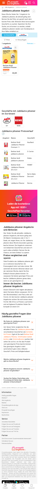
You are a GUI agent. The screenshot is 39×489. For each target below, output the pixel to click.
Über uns (4, 407)
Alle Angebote (9, 7)
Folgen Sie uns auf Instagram (11, 426)
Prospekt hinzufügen (8, 410)
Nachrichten (5, 415)
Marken (4, 403)
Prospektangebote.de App (10, 405)
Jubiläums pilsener (24, 329)
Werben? (4, 398)
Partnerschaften (7, 443)
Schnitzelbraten (18, 339)
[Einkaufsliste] (29, 2)
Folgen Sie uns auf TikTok (10, 431)
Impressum (5, 412)
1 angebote (6, 43)
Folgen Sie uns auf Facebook (11, 424)
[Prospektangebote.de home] (13, 3)
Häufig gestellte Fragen (9, 395)
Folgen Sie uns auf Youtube (10, 429)
